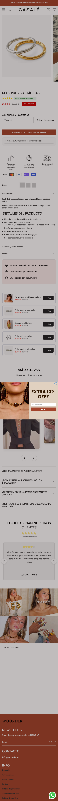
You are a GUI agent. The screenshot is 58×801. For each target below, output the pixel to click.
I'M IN (43, 409)
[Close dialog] (55, 383)
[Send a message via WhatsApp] (52, 795)
